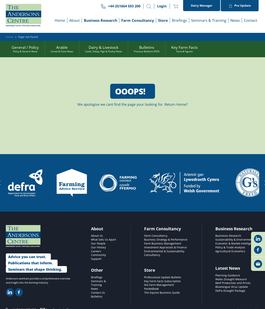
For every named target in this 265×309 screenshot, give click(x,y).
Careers (96, 251)
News (235, 20)
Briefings (96, 277)
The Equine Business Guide (162, 292)
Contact (250, 20)
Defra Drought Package (230, 290)
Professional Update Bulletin (162, 277)
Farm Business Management (162, 243)
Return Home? (176, 104)
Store (163, 20)
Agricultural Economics (230, 251)
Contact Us (98, 292)
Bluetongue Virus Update (231, 287)
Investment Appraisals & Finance (165, 247)
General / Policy (25, 49)
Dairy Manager (201, 5)
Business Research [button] (100, 20)
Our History (98, 247)
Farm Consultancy (155, 235)
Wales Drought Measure (231, 279)
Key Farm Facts (184, 49)
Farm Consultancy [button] (137, 20)
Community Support (98, 257)
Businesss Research (228, 235)
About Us (97, 235)
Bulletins (146, 49)
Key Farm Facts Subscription (162, 281)
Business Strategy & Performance (165, 239)
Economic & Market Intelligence (235, 243)
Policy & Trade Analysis (230, 247)
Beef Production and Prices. (233, 283)
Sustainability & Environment (234, 239)
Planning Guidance (227, 275)
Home (60, 20)
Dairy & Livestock (103, 49)
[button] (148, 6)
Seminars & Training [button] (208, 20)
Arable (62, 49)
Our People (98, 243)
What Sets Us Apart (103, 239)
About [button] (74, 20)
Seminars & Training (98, 283)
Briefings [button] (179, 20)
